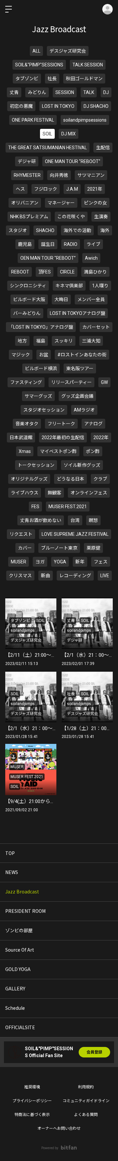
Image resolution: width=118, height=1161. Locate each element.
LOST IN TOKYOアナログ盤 (77, 313)
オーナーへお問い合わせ (59, 1128)
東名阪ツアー (79, 368)
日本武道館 (21, 437)
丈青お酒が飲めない (40, 520)
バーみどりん (27, 313)
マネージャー (61, 202)
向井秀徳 (59, 175)
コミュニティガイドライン (86, 1101)
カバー (25, 548)
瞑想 (93, 520)
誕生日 (48, 244)
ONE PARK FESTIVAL (33, 120)
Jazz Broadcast (22, 891)
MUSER (18, 561)
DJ (106, 92)
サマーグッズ (38, 396)
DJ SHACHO (96, 106)
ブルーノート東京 (59, 548)
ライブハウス (24, 492)
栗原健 (93, 548)
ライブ (93, 244)
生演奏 (101, 216)
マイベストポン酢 (58, 451)
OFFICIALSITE (20, 1027)
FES (35, 506)
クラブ (100, 479)
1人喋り (100, 285)
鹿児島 (25, 244)
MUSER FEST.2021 (68, 506)
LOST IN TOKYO (58, 106)
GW (104, 382)
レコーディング (75, 575)
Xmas (25, 451)
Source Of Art (19, 949)
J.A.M (72, 189)
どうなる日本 (70, 479)
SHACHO (45, 230)
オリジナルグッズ (29, 479)
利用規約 (86, 1087)
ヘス (20, 189)
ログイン (107, 9)
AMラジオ (84, 410)
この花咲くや (71, 216)
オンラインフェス (88, 492)
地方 (22, 341)
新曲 (45, 575)
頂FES (44, 271)
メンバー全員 (91, 299)
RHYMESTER (27, 175)
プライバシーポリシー (32, 1101)
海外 (104, 230)
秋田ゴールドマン (84, 78)
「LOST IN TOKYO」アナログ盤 (41, 327)
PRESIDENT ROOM (25, 911)
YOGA (60, 561)
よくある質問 (86, 1114)
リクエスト (21, 534)
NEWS (11, 872)
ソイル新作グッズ (82, 465)
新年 (80, 561)
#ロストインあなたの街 (82, 354)
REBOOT (20, 271)
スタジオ (18, 230)
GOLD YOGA (17, 969)
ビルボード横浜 (41, 368)
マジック (20, 354)
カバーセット (96, 327)
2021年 (94, 189)
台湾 (75, 520)
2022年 (100, 437)
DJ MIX (68, 133)
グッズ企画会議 (77, 396)
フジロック (45, 189)
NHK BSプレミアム (29, 216)
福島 (40, 341)
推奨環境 (32, 1087)
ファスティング (26, 382)
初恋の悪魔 (21, 106)
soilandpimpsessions (85, 120)
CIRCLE (67, 271)
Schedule (15, 1008)
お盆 (43, 354)
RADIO (70, 244)
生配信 (103, 147)
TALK (88, 92)
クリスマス (20, 575)
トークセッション (36, 465)
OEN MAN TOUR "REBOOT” (48, 258)
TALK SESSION (87, 64)
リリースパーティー (71, 382)
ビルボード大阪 (29, 299)
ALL (36, 51)
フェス (101, 561)
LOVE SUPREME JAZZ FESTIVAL (75, 534)
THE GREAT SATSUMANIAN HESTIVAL (47, 147)
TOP (10, 853)
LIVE (104, 575)
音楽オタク (26, 423)
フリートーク (61, 423)
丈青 (14, 92)
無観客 (54, 492)
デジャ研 (27, 161)
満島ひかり (95, 271)
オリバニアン (24, 202)
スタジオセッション (44, 410)
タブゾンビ (26, 78)
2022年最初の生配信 (63, 437)
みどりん (37, 92)
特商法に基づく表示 (32, 1114)
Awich (91, 258)
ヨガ (40, 561)
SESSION (64, 92)
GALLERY (15, 988)
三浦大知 (91, 341)
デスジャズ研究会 (67, 51)
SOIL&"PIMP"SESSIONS (39, 64)
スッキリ (63, 341)
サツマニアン (91, 175)
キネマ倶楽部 (69, 285)
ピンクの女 (95, 202)
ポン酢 (93, 451)
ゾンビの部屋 (19, 930)
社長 (52, 78)
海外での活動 (77, 230)
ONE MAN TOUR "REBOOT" (72, 161)
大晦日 (61, 299)
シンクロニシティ (28, 285)
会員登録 (94, 1052)
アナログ (93, 423)
